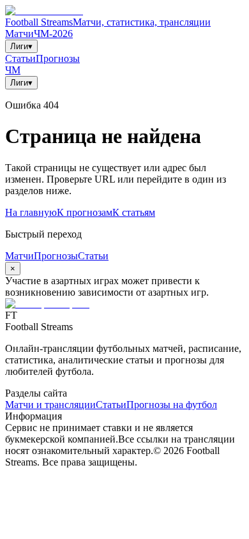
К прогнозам (84, 212)
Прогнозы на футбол (171, 404)
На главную (31, 212)
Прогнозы (58, 58)
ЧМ (12, 70)
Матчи (19, 33)
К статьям (133, 212)
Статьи (20, 58)
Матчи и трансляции (50, 404)
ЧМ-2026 (53, 33)
